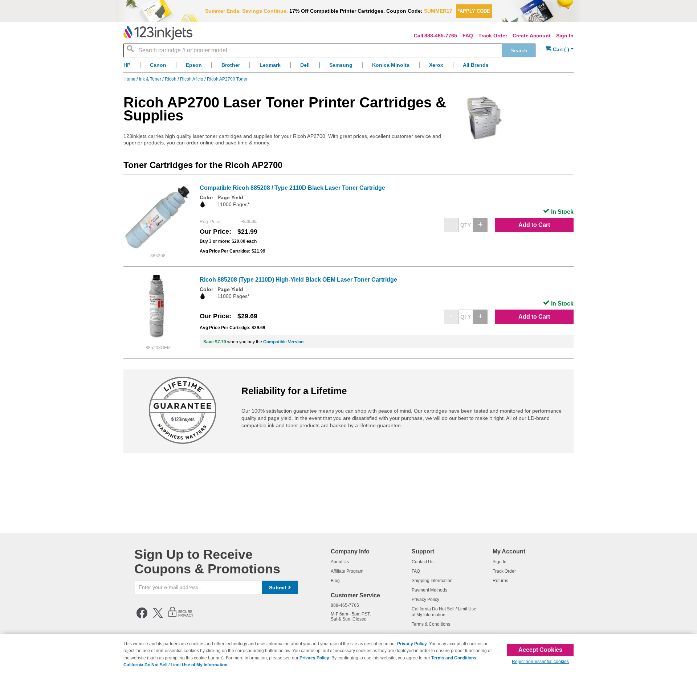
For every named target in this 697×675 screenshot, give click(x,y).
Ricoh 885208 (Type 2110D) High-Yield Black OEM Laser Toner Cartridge (298, 280)
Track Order (492, 35)
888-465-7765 (440, 35)
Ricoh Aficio (192, 79)
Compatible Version (283, 341)
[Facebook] (141, 616)
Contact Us (422, 561)
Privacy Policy (425, 599)
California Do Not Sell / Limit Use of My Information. (175, 664)
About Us (340, 561)
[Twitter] (157, 616)
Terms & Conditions (431, 624)
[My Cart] (560, 50)
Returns (500, 580)
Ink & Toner (150, 79)
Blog (335, 580)
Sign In (565, 35)
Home (129, 79)
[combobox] (329, 50)
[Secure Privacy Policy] (180, 616)
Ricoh (171, 79)
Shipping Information (432, 580)
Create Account (532, 35)
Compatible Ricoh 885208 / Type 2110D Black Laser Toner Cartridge (292, 188)
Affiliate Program (347, 571)
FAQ (467, 35)
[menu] (348, 67)
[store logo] (157, 32)
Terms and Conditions (453, 657)
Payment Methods (429, 590)
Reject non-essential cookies (540, 661)
